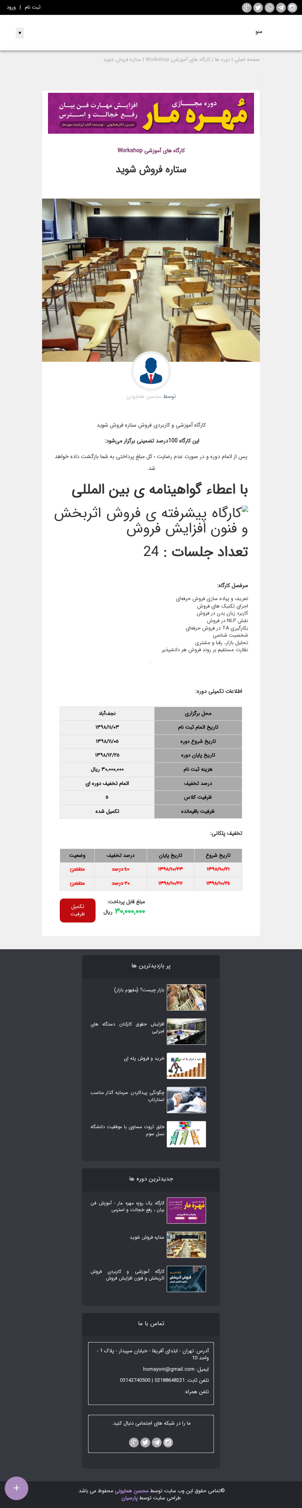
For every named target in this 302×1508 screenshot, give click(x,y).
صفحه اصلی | (246, 59)
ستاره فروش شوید (122, 59)
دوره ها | (221, 59)
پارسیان (130, 1498)
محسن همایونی (131, 1491)
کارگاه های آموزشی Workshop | (176, 59)
